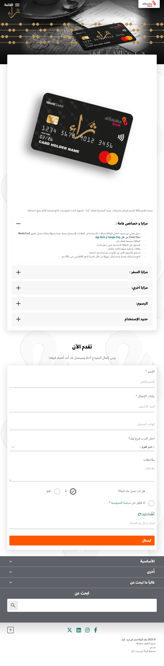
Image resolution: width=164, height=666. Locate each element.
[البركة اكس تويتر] (69, 630)
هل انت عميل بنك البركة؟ (131, 491)
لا (66, 490)
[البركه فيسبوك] (95, 630)
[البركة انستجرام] (87, 630)
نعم (49, 490)
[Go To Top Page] (10, 630)
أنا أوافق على (127, 503)
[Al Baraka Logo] (149, 4)
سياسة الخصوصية (121, 503)
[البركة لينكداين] (78, 630)
